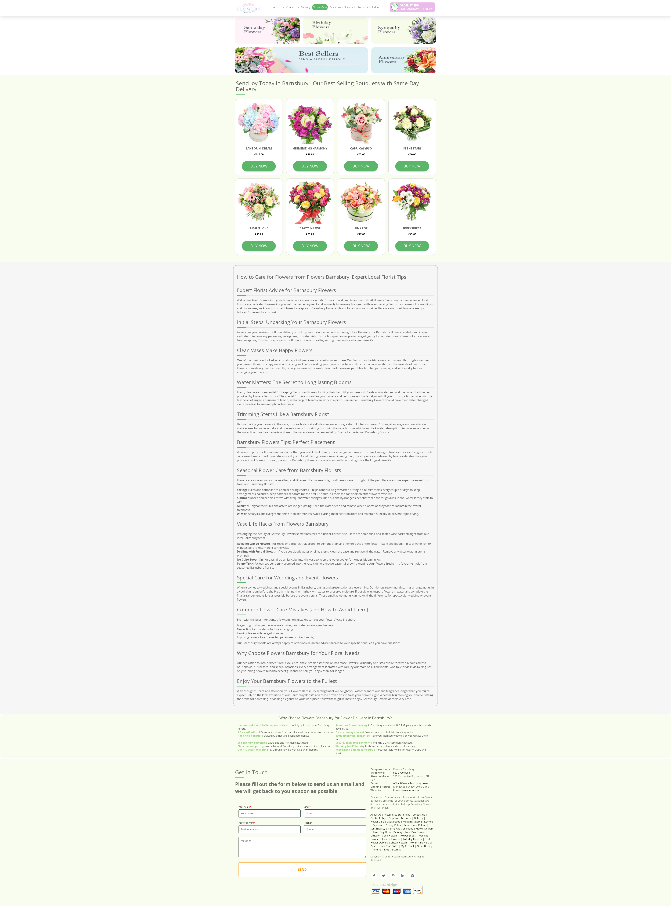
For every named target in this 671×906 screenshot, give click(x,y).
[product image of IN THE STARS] (412, 122)
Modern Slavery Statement (418, 821)
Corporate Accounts (399, 818)
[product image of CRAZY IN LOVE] (310, 202)
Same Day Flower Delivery (387, 832)
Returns (377, 849)
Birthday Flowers (412, 839)
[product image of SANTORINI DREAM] (259, 122)
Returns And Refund (369, 7)
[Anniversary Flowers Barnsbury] (403, 60)
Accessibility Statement (397, 814)
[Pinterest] (412, 875)
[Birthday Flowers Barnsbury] (335, 30)
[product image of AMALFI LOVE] (259, 202)
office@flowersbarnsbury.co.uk (410, 783)
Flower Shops (408, 835)
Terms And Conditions (400, 828)
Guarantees (335, 7)
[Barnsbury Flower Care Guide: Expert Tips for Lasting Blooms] (247, 7)
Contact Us (292, 7)
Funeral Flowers (391, 839)
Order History (424, 846)
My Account (407, 846)
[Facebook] (373, 875)
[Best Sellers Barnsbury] (301, 60)
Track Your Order (388, 846)
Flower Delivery (424, 828)
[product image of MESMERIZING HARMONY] (310, 122)
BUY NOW (258, 166)
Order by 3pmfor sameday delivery (416, 7)
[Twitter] (383, 875)
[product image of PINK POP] (361, 202)
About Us (278, 7)
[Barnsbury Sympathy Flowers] (403, 30)
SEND (302, 869)
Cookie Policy (378, 818)
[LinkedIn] (402, 875)
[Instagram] (393, 875)
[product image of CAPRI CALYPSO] (361, 122)
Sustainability (377, 828)
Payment (350, 7)
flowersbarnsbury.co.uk (406, 790)
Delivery (306, 7)
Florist (413, 842)
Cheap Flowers (399, 842)
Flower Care (320, 7)
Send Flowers (390, 835)
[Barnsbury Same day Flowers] (267, 30)
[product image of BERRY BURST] (412, 202)
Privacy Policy (393, 825)
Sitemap (396, 849)
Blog (386, 849)
